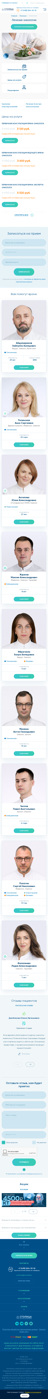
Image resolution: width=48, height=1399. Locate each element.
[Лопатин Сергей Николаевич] (24, 860)
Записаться (10, 140)
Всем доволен (12, 1142)
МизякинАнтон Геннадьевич (24, 730)
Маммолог (28, 426)
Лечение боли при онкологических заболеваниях (33, 106)
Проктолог (31, 348)
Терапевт (33, 580)
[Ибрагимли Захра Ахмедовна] (24, 629)
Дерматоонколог (15, 426)
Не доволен (41, 1142)
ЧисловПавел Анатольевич (24, 807)
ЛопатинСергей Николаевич (24, 885)
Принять (24, 1395)
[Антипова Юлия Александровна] (24, 474)
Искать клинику (24, 1235)
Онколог (22, 348)
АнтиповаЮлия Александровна (24, 499)
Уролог (28, 734)
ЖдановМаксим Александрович (24, 576)
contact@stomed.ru (24, 1275)
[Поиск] (28, 3)
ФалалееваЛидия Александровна (24, 964)
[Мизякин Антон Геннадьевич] (24, 706)
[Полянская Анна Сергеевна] (24, 397)
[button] (11, 3)
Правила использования (33, 1392)
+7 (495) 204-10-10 (26, 1268)
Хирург (15, 348)
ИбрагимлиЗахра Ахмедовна (24, 653)
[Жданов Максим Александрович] (24, 552)
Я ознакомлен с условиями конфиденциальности (24, 1174)
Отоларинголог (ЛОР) (20, 503)
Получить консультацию (24, 27)
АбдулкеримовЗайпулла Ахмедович (24, 344)
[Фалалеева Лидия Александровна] (24, 940)
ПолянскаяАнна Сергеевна (24, 421)
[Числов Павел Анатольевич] (24, 783)
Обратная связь (24, 1281)
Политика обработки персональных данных (20, 1329)
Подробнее (24, 367)
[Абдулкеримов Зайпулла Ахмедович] (24, 320)
